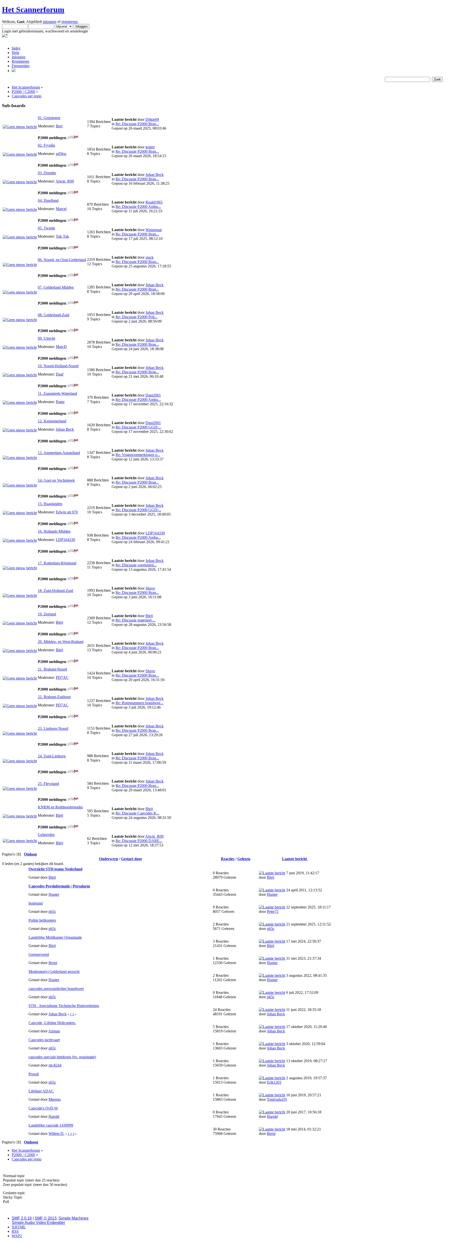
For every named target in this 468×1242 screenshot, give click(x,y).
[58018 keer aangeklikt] (73, 744)
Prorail (34, 1074)
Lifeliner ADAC (41, 1091)
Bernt (53, 963)
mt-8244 (55, 1065)
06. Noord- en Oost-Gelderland (62, 260)
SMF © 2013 (46, 1218)
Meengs (55, 1099)
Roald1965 (154, 202)
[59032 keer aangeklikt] (73, 358)
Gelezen (243, 859)
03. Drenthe (47, 173)
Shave (150, 588)
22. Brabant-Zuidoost (54, 697)
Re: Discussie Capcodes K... (137, 813)
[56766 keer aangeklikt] (73, 331)
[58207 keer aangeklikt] (73, 413)
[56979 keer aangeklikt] (73, 799)
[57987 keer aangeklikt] (73, 276)
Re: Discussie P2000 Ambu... (138, 206)
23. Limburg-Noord (53, 728)
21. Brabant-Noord (52, 669)
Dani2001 (153, 395)
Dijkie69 (152, 119)
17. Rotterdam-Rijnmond (57, 563)
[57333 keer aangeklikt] (73, 524)
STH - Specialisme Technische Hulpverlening (64, 1006)
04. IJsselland (48, 200)
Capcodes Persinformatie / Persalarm (59, 886)
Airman (54, 1031)
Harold (54, 1116)
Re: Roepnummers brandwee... (139, 703)
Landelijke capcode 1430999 (51, 1125)
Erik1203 (274, 1082)
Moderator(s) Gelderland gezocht (54, 971)
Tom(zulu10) (277, 1099)
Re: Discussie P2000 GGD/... (138, 427)
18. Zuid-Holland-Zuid (55, 591)
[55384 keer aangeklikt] (73, 386)
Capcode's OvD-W (43, 1108)
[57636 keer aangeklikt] (73, 138)
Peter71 (273, 911)
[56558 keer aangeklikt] (73, 772)
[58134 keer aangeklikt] (73, 634)
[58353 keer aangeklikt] (73, 579)
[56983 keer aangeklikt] (73, 689)
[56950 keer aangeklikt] (73, 248)
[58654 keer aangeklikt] (73, 827)
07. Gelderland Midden (56, 287)
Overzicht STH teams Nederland (55, 869)
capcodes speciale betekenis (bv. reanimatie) (62, 1057)
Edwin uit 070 (67, 512)
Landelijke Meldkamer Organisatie (55, 937)
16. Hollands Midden (54, 531)
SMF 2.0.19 (22, 1218)
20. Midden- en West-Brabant (60, 642)
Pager (60, 402)
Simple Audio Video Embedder (38, 1223)
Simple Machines (73, 1218)
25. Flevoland (48, 784)
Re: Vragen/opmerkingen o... (138, 455)
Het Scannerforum (33, 9)
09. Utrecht (46, 338)
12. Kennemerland (52, 421)
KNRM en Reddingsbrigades (60, 807)
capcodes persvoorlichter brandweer (56, 989)
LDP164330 (65, 540)
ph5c (52, 911)
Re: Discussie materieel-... (136, 620)
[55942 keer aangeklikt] (73, 469)
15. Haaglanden (50, 504)
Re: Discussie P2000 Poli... (136, 317)
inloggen (49, 22)
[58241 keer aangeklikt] (73, 662)
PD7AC (62, 677)
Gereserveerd (39, 954)
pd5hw (61, 154)
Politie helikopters (42, 920)
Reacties (227, 859)
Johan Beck (155, 175)
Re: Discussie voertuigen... (136, 565)
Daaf (59, 374)
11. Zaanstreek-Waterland (57, 393)
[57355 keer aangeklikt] (73, 165)
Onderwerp (108, 859)
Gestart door (131, 859)
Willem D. (56, 1133)
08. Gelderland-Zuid (53, 315)
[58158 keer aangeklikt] (73, 303)
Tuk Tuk (62, 236)
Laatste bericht (295, 859)
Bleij (59, 622)
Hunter (54, 894)
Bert (59, 126)
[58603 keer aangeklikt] (73, 441)
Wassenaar (154, 230)
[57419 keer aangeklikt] (73, 606)
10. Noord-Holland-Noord (58, 366)
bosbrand (36, 903)
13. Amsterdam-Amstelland (59, 453)
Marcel (61, 209)
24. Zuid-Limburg (52, 756)
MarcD (61, 347)
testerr (150, 147)
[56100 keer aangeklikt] (73, 496)
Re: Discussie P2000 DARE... (139, 841)
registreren (69, 22)
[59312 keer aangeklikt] (73, 551)
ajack (150, 257)
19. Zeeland (47, 614)
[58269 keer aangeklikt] (73, 220)
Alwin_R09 (65, 181)
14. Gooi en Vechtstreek (56, 480)
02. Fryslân (46, 145)
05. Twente (46, 228)
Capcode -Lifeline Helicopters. (52, 1023)
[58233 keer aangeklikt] (73, 717)
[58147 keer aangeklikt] (73, 193)
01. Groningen (49, 118)
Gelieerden (46, 835)
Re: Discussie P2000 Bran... (137, 124)
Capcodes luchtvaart (44, 1040)
